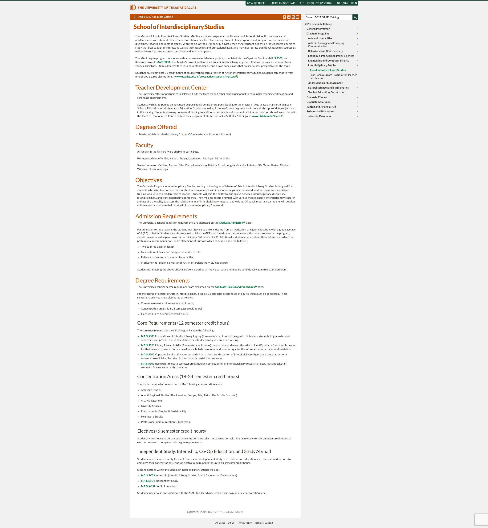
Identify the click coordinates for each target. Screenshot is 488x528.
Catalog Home (256, 3)
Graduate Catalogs (320, 3)
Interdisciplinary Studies (322, 65)
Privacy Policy (245, 523)
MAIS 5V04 (148, 481)
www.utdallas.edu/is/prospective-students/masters (204, 76)
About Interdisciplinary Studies (328, 70)
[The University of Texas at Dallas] (163, 7)
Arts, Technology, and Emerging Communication (326, 45)
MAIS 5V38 (148, 486)
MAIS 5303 (163, 62)
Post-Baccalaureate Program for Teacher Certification (333, 77)
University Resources (319, 116)
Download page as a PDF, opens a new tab (284, 17)
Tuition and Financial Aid (321, 107)
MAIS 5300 (147, 336)
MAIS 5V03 (148, 475)
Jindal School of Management (325, 83)
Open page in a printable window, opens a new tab (293, 17)
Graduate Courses (317, 97)
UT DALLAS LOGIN (347, 3)
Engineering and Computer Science (328, 60)
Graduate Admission (231, 223)
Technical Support (264, 523)
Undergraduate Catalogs (285, 3)
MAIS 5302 (276, 58)
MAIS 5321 (147, 345)
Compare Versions (297, 17)
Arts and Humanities (320, 38)
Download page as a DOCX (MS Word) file (289, 17)
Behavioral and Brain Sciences (325, 51)
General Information (318, 29)
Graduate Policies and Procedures (235, 287)
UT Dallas (220, 523)
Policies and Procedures (321, 111)
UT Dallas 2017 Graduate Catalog (217, 18)
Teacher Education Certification (326, 92)
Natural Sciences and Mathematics (328, 87)
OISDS (231, 523)
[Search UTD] (355, 17)
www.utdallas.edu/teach (266, 116)
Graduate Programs (318, 33)
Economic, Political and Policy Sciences (331, 56)
